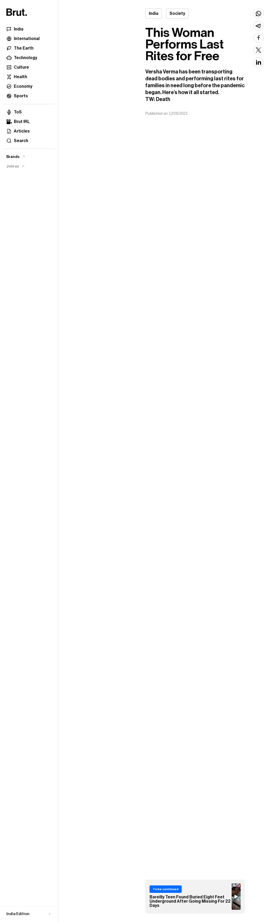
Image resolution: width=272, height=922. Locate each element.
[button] (29, 914)
